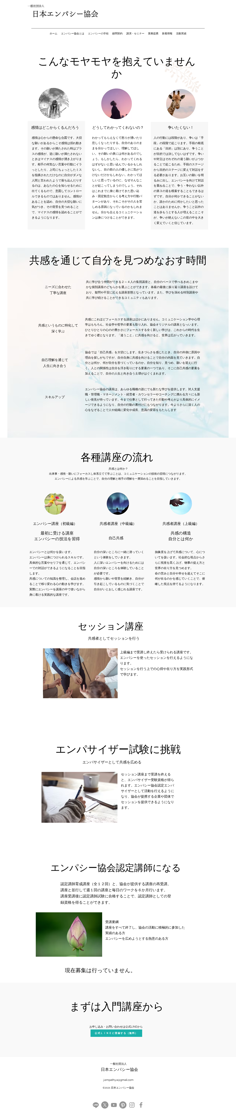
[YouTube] (113, 1105)
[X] (104, 1105)
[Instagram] (132, 1105)
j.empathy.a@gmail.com (118, 1080)
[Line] (95, 1105)
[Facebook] (141, 1105)
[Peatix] (122, 1105)
